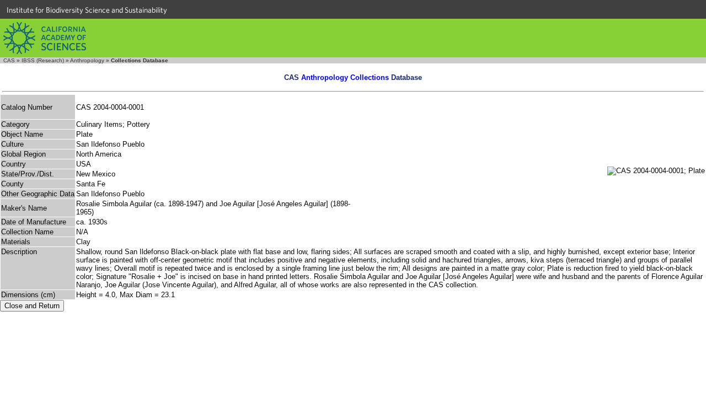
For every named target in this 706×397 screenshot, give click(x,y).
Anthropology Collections (345, 77)
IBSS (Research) (43, 60)
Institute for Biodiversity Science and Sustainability (87, 10)
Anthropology (87, 60)
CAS (9, 60)
